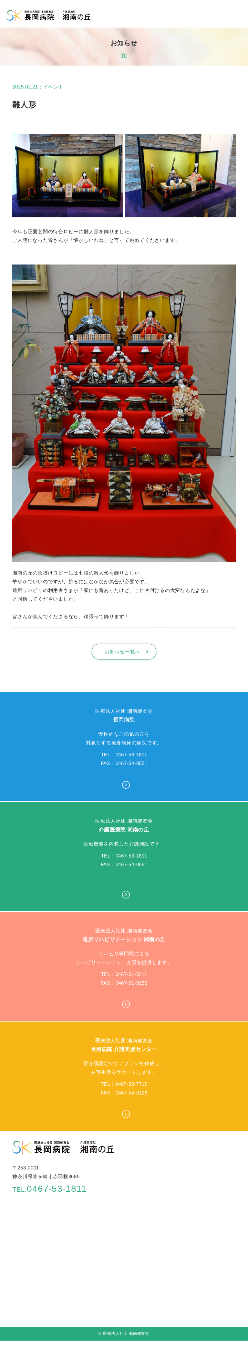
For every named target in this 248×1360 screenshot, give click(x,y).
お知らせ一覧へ (122, 651)
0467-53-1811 (49, 1189)
